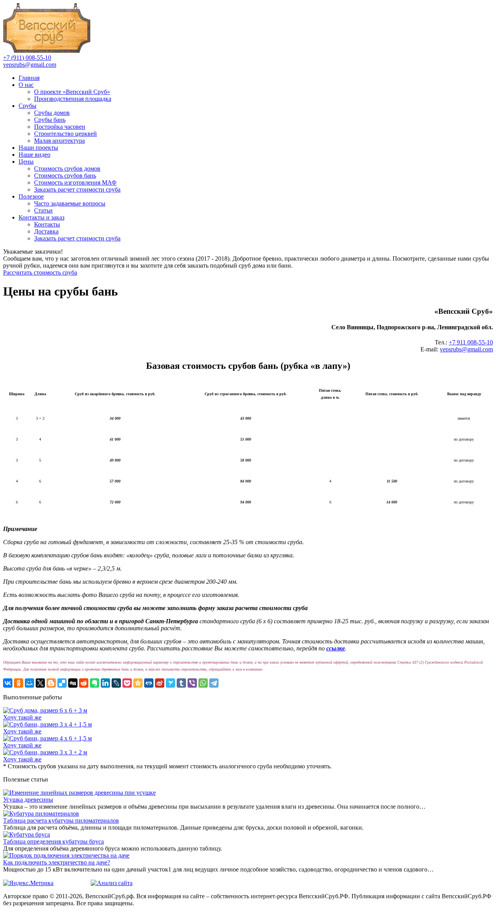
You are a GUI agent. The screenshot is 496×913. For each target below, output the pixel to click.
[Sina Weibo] (159, 683)
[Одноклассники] (18, 683)
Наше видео (34, 154)
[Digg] (73, 683)
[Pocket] (127, 683)
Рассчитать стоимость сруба (40, 272)
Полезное (31, 196)
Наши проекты (38, 147)
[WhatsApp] (203, 683)
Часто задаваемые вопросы (69, 203)
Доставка (46, 231)
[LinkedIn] (105, 683)
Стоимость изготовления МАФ (75, 182)
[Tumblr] (181, 683)
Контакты (47, 224)
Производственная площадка (72, 98)
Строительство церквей (65, 133)
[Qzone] (138, 683)
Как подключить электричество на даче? (56, 862)
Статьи (43, 210)
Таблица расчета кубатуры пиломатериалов (61, 820)
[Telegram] (214, 683)
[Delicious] (62, 683)
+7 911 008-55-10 (471, 342)
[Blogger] (51, 683)
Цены (26, 161)
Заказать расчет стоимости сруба (77, 189)
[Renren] (148, 683)
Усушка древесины (28, 799)
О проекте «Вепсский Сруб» (72, 91)
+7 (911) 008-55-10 (27, 57)
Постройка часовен (59, 126)
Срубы (27, 105)
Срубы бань (49, 119)
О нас (26, 84)
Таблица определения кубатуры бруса (53, 841)
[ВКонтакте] (7, 683)
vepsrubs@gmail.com (29, 64)
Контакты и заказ (41, 217)
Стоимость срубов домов (67, 168)
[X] (40, 683)
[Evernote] (94, 683)
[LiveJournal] (116, 683)
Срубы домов (52, 112)
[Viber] (192, 683)
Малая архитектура (59, 140)
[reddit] (83, 683)
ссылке (335, 648)
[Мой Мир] (29, 683)
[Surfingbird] (170, 683)
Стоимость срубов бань (65, 175)
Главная (29, 77)
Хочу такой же (22, 717)
